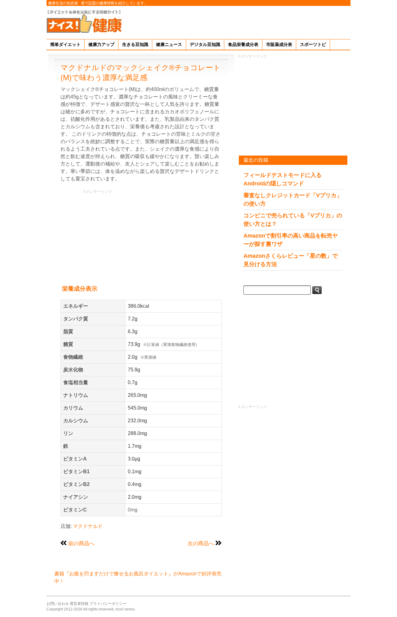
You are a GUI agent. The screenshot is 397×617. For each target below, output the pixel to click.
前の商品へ (81, 543)
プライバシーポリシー (108, 603)
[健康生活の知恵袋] (85, 21)
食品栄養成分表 (243, 44)
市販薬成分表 (279, 44)
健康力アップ (101, 44)
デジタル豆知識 (205, 44)
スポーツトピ (313, 44)
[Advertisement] (237, 21)
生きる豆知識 (135, 44)
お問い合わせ (58, 603)
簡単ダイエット (65, 44)
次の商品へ (201, 543)
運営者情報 (79, 603)
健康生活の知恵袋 (63, 3)
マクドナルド (88, 526)
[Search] (317, 290)
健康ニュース (169, 44)
